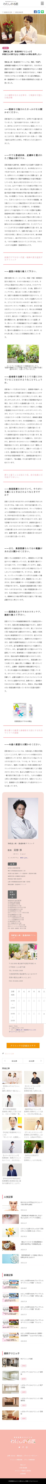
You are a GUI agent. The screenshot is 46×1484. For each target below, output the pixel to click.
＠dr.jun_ (24, 858)
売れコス (23, 1465)
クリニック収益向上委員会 (23, 1471)
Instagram (26, 1447)
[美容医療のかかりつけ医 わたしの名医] (23, 1442)
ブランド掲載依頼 (29, 1459)
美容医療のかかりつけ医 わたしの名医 (18, 1481)
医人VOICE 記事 (9, 1054)
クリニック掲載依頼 (16, 1459)
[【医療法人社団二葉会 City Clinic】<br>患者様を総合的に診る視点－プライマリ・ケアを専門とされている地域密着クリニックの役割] (12, 1061)
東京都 (5, 48)
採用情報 (23, 1473)
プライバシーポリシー (30, 1456)
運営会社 (19, 1456)
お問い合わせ (11, 1456)
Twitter (19, 1447)
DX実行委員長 (23, 1468)
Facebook (23, 1447)
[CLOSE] (42, 3)
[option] (23, 29)
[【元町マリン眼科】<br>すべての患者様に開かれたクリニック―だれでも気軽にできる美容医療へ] (33, 1061)
